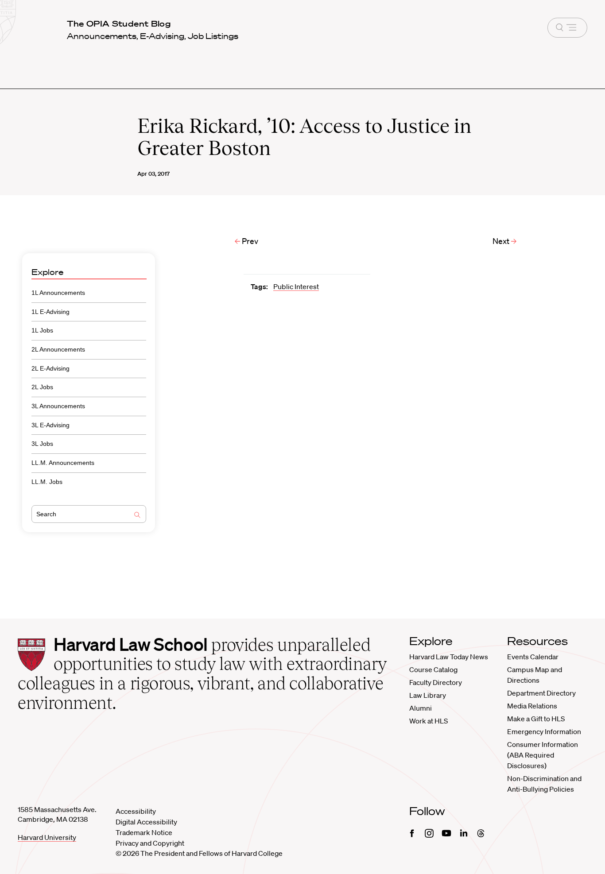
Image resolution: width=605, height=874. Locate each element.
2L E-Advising (50, 368)
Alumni (420, 708)
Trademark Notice (144, 832)
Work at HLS (428, 720)
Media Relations (532, 705)
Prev (249, 241)
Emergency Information (544, 731)
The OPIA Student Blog (119, 23)
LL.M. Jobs (46, 481)
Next (502, 241)
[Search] (137, 515)
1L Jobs (42, 330)
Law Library (427, 695)
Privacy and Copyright (150, 843)
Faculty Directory (435, 682)
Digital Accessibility (146, 821)
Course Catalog (433, 669)
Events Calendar (532, 656)
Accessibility (136, 811)
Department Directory (541, 692)
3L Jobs (42, 443)
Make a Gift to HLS (536, 718)
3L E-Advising (50, 425)
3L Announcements (58, 406)
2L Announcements (58, 349)
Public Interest (296, 286)
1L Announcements (58, 292)
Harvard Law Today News (448, 656)
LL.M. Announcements (62, 462)
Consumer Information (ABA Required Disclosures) (542, 755)
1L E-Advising (50, 311)
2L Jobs (42, 387)
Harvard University (47, 837)
